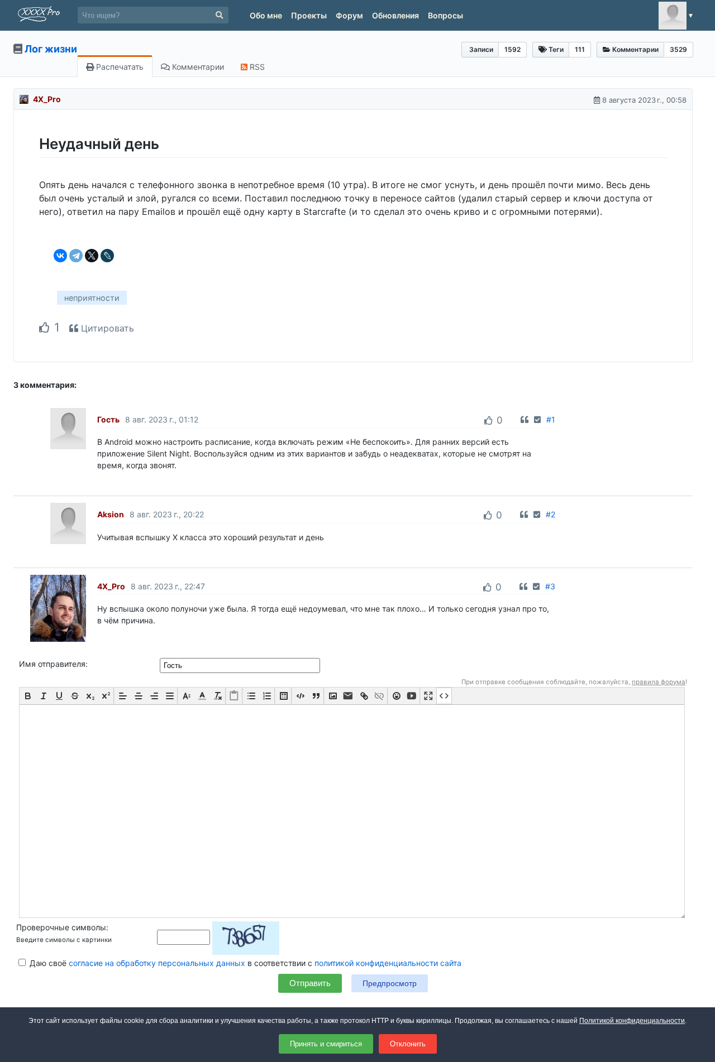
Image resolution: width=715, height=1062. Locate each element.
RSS (256, 66)
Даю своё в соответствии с (244, 963)
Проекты (309, 15)
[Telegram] (76, 255)
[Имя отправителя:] (241, 665)
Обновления (395, 15)
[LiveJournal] (107, 255)
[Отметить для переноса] (537, 419)
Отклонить (408, 1044)
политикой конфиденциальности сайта (387, 963)
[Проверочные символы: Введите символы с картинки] (218, 936)
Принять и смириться (326, 1044)
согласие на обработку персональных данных (157, 963)
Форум (349, 15)
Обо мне (266, 15)
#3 (550, 586)
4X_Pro (47, 99)
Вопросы (445, 15)
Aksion (110, 514)
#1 (550, 419)
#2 (550, 514)
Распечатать (119, 66)
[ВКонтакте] (60, 255)
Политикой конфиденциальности (632, 1021)
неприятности (92, 297)
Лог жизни (51, 49)
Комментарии (197, 66)
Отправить (310, 983)
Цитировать (106, 328)
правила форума (658, 682)
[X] (91, 255)
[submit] (219, 15)
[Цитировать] (524, 419)
